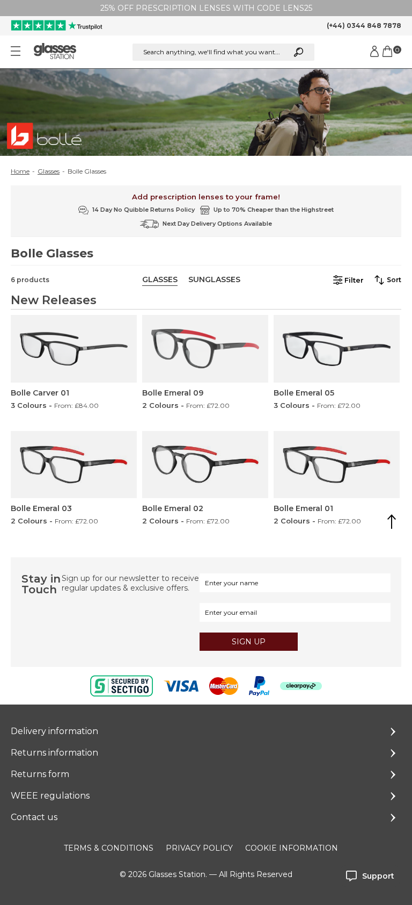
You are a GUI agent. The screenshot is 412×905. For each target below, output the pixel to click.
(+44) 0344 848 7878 (364, 25)
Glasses (49, 171)
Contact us (34, 817)
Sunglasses (214, 279)
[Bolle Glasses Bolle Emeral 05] (337, 348)
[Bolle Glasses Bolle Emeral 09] (205, 348)
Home (20, 171)
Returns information (54, 753)
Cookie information (291, 848)
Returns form (40, 774)
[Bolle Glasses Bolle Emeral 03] (74, 464)
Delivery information (54, 731)
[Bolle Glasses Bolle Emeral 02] (205, 464)
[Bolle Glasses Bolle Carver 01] (74, 348)
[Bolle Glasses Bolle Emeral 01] (337, 464)
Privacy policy (199, 848)
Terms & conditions (108, 848)
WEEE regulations (50, 796)
